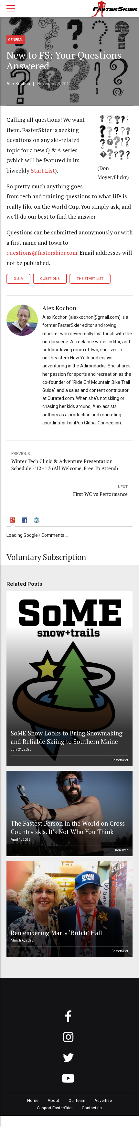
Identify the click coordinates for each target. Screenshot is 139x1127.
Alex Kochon (18, 83)
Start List (43, 170)
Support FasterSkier (55, 1107)
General (15, 40)
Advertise (103, 1100)
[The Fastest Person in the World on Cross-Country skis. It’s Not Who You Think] (68, 813)
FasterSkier (120, 760)
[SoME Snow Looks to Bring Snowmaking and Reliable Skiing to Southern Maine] (68, 678)
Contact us (92, 1107)
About (53, 1100)
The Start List (90, 279)
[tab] (13, 520)
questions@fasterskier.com (41, 252)
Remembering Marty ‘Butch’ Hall (56, 933)
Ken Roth (121, 850)
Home (32, 1100)
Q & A (18, 279)
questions (49, 279)
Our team (77, 1100)
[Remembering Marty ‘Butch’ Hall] (68, 909)
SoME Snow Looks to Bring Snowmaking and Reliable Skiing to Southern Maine (67, 737)
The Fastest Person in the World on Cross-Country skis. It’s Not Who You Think (69, 827)
